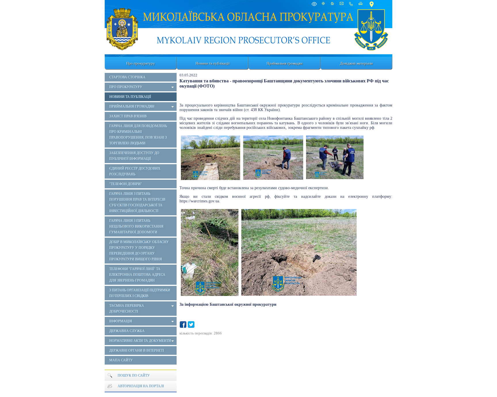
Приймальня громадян (285, 63)
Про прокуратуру (140, 63)
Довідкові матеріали (356, 63)
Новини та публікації (213, 63)
